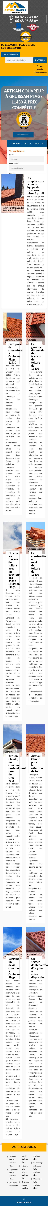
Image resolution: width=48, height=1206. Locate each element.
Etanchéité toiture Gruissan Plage (37, 1183)
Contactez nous (23, 135)
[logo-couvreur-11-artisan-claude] (15, 7)
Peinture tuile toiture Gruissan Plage (25, 1172)
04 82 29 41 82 (26, 17)
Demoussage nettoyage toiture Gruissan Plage (37, 1169)
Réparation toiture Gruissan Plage (13, 1174)
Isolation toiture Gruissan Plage (12, 1161)
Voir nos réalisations (10, 54)
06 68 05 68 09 (26, 21)
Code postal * (14, 164)
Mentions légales (24, 1203)
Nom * (11, 155)
